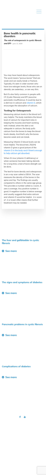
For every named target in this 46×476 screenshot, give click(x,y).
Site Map (23, 434)
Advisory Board (23, 427)
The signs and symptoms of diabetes (22, 282)
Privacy (23, 431)
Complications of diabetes (16, 366)
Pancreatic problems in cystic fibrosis (22, 324)
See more (11, 251)
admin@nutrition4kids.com (27, 467)
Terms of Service (23, 438)
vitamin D (30, 103)
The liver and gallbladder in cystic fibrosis (20, 242)
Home (23, 424)
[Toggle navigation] (39, 12)
